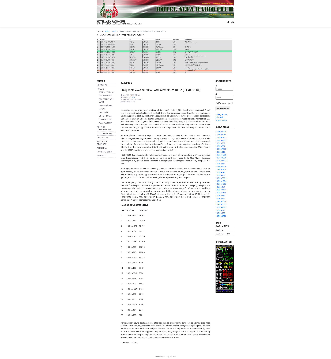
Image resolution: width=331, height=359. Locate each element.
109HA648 (220, 172)
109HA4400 (221, 131)
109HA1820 (221, 169)
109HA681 (220, 163)
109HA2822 (221, 140)
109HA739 (220, 195)
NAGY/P (102, 109)
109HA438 (220, 213)
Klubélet (102, 155)
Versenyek (102, 137)
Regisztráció (221, 120)
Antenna (102, 148)
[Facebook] (228, 22)
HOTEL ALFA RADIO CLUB (111, 21)
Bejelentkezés (223, 108)
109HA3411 (221, 189)
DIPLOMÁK (103, 112)
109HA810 (220, 152)
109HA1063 (221, 184)
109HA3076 (221, 157)
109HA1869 (221, 154)
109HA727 (220, 210)
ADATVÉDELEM (105, 123)
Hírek (133, 97)
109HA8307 (221, 160)
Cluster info (223, 234)
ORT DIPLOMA (105, 116)
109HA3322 (221, 207)
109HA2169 (221, 192)
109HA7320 (221, 149)
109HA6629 (221, 166)
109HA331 (220, 175)
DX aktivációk (104, 133)
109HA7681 (221, 178)
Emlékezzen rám (223, 103)
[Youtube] (232, 22)
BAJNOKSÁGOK (105, 105)
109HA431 (220, 187)
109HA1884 (221, 181)
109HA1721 (221, 137)
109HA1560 (221, 201)
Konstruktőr (104, 152)
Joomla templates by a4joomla (165, 356)
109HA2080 (221, 134)
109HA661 (220, 198)
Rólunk (101, 89)
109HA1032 (221, 204)
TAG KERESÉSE (105, 95)
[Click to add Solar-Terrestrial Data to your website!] (225, 268)
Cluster (220, 230)
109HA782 (220, 146)
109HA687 (220, 143)
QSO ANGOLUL (105, 119)
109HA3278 (221, 216)
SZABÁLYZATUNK (106, 92)
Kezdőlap (102, 85)
